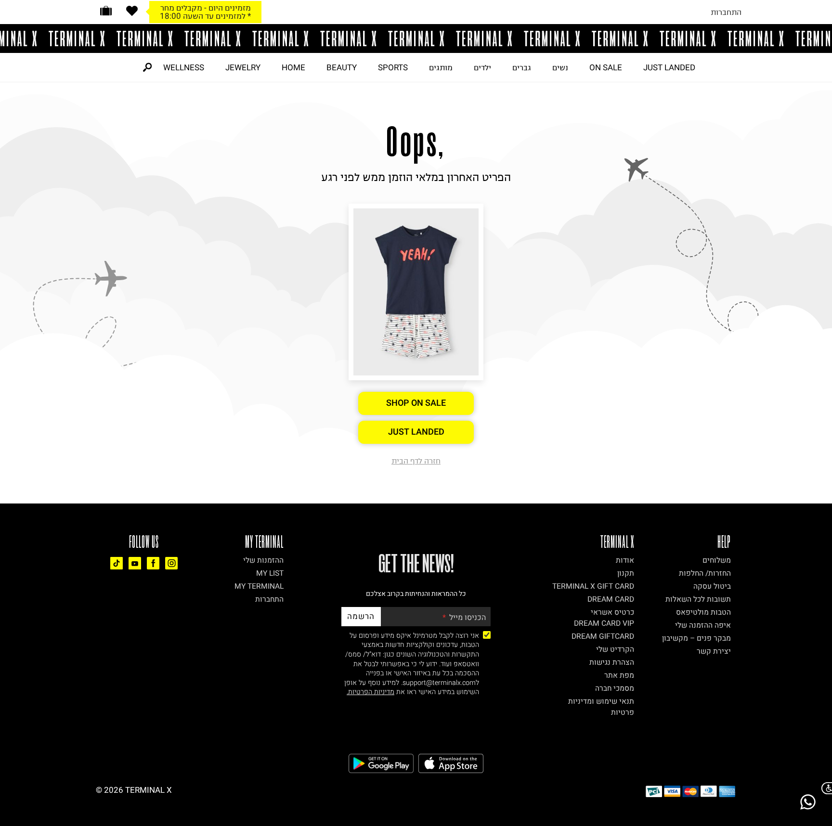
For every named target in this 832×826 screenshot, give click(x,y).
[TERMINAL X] (416, 38)
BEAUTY (341, 67)
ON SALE (605, 67)
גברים (521, 67)
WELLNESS (183, 67)
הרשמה (361, 616)
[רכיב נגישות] (825, 788)
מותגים (441, 67)
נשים (560, 67)
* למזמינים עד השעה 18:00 (205, 16)
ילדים (482, 67)
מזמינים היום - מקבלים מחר (206, 8)
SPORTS (393, 67)
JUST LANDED (669, 67)
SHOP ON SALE (416, 403)
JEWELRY (242, 67)
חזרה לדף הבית (416, 460)
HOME (293, 67)
